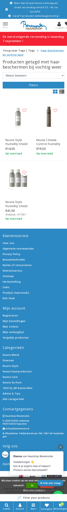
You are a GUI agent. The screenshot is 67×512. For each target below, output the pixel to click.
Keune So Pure (12, 382)
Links (6, 287)
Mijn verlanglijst (13, 332)
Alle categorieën (13, 399)
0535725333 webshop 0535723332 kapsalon (16, 422)
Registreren (10, 315)
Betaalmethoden (14, 259)
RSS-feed (9, 298)
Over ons (8, 243)
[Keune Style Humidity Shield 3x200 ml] (18, 179)
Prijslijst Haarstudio (16, 292)
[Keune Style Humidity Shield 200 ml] (18, 116)
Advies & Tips (11, 393)
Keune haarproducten (17, 371)
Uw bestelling (12, 281)
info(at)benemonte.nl (17, 428)
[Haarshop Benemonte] (33, 25)
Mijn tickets (10, 326)
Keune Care (10, 377)
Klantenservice (12, 270)
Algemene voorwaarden (18, 248)
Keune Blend (11, 355)
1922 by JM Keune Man (18, 388)
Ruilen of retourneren (17, 265)
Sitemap (8, 276)
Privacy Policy (12, 254)
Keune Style (10, 366)
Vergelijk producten (16, 337)
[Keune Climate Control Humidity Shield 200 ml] (49, 116)
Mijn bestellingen (14, 321)
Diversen (8, 360)
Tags (31, 50)
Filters (33, 85)
